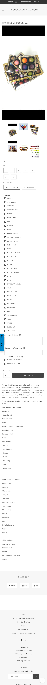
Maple (9, 264)
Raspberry (11, 307)
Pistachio (11, 304)
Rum (9, 311)
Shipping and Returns (23, 654)
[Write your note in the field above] (22, 357)
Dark (9, 229)
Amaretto (11, 331)
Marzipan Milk (13, 268)
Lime (9, 249)
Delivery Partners (23, 661)
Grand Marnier (13, 233)
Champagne (11, 218)
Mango (10, 261)
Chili (9, 221)
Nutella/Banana (14, 284)
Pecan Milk (11, 296)
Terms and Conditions (23, 651)
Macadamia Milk (13, 253)
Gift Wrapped (29, 187)
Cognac (10, 225)
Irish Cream (12, 245)
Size (4, 166)
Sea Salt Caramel (14, 237)
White (9, 323)
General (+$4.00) (13, 364)
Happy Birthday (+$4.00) (16, 360)
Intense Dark (12, 241)
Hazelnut (11, 327)
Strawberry (12, 315)
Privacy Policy (24, 647)
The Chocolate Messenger (23, 10)
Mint (9, 280)
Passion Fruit (12, 292)
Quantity (6, 370)
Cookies (10, 214)
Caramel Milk (12, 210)
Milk (9, 276)
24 (6, 177)
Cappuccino (11, 202)
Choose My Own (11, 187)
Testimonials (23, 657)
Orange (10, 288)
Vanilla (10, 319)
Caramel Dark (13, 206)
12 (32, 170)
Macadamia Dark (14, 257)
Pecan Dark (12, 300)
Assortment (8, 182)
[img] (22, 640)
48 (14, 177)
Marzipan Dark (13, 272)
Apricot (10, 198)
